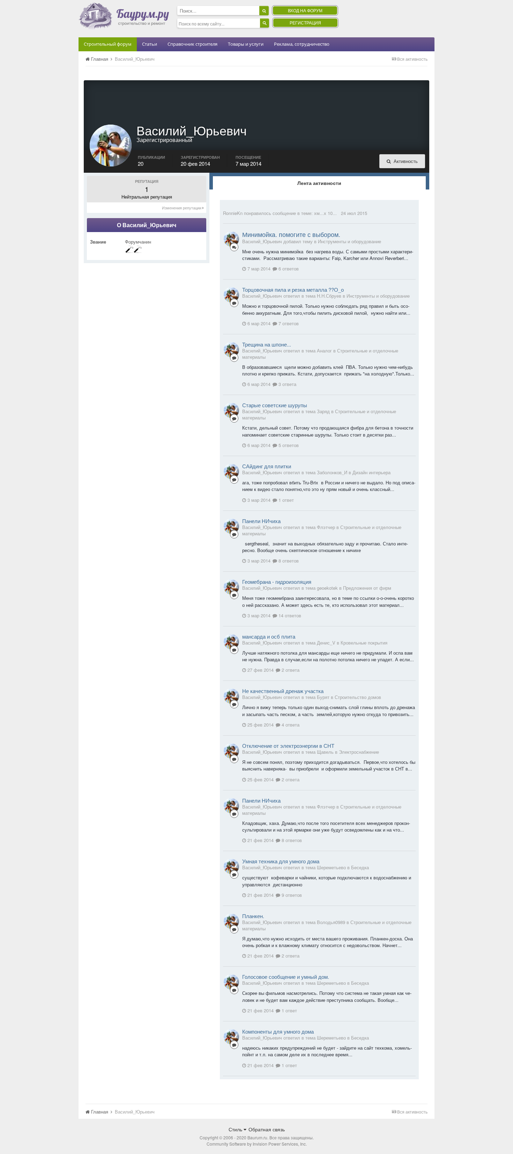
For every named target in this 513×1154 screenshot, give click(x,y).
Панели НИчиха (261, 520)
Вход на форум (305, 10)
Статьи (149, 44)
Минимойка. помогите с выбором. (291, 234)
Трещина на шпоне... (266, 344)
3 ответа (286, 384)
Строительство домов (358, 697)
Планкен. (253, 916)
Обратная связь (266, 1129)
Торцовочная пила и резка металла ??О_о (293, 289)
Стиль (236, 1129)
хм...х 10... (325, 213)
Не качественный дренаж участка (283, 690)
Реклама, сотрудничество (301, 44)
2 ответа (289, 670)
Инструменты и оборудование (349, 241)
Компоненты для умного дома (278, 1031)
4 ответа (289, 724)
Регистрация (305, 22)
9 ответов (291, 895)
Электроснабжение (359, 752)
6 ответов (288, 268)
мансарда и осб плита (268, 636)
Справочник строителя (192, 44)
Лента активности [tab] (319, 182)
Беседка (360, 867)
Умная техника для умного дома (280, 861)
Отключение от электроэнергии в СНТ (288, 745)
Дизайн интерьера (371, 472)
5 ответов (288, 445)
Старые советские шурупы (274, 405)
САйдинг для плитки (266, 466)
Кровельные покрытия (364, 642)
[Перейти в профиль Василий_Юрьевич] (231, 239)
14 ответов (289, 615)
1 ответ (285, 500)
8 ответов (288, 560)
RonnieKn (233, 213)
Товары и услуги (245, 44)
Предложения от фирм (367, 588)
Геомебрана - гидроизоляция (276, 581)
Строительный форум (108, 44)
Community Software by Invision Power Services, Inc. (257, 1144)
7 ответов (288, 323)
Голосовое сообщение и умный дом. (285, 976)
